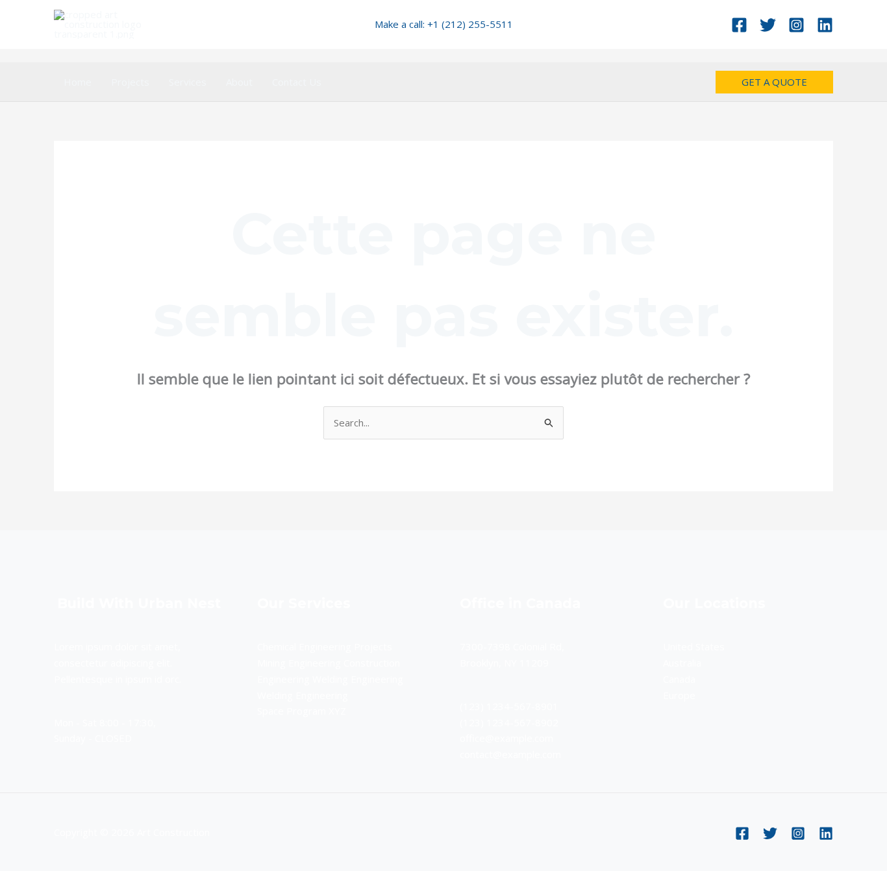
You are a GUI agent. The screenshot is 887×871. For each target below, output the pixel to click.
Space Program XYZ (301, 710)
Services (187, 81)
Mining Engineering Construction (328, 662)
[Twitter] (768, 25)
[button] (774, 82)
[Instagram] (796, 25)
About (239, 81)
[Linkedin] (825, 25)
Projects (130, 81)
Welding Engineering (302, 695)
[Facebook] (739, 25)
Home (78, 81)
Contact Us (296, 81)
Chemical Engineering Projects (324, 646)
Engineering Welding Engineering (330, 678)
